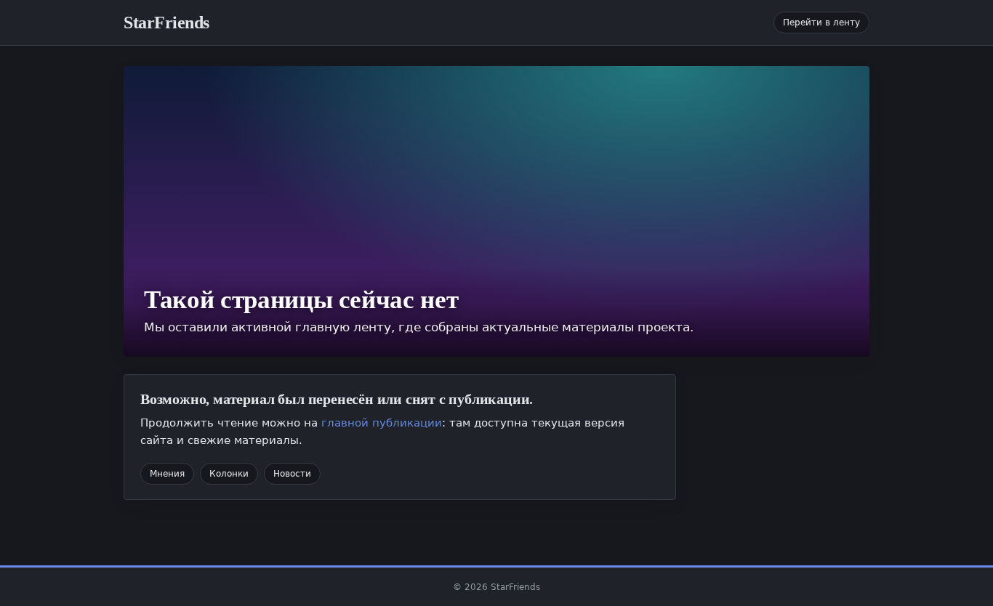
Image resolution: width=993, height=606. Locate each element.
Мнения (167, 474)
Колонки (229, 474)
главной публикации (381, 422)
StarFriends (166, 22)
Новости (292, 474)
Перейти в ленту (821, 22)
